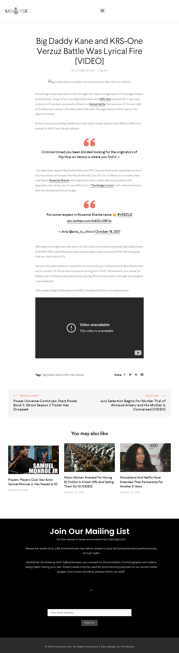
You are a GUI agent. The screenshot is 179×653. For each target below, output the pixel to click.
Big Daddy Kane (52, 375)
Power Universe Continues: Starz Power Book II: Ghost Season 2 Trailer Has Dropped (46, 394)
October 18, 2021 (107, 231)
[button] (102, 10)
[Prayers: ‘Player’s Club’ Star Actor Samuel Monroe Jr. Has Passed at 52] (33, 460)
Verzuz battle (97, 104)
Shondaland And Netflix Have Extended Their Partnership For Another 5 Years (141, 481)
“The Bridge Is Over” (102, 185)
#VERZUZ (124, 214)
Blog (104, 70)
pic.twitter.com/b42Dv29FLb (89, 221)
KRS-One (105, 99)
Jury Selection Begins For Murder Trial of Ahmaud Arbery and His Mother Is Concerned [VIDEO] (132, 394)
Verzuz (80, 375)
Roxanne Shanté (59, 180)
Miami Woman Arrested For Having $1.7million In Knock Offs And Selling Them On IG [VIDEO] (89, 481)
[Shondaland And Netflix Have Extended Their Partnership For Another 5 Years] (145, 457)
